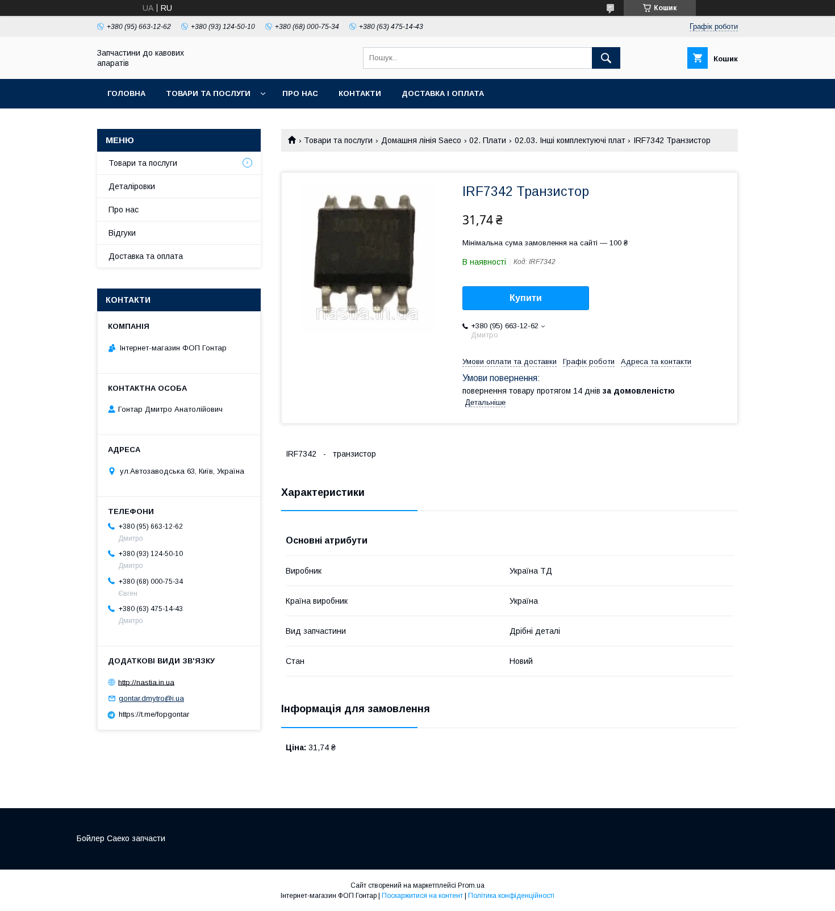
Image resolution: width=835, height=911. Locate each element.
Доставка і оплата (443, 93)
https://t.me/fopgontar (154, 714)
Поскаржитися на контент (422, 896)
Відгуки (122, 232)
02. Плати (487, 140)
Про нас (300, 93)
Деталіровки (131, 186)
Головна (126, 93)
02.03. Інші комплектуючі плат (570, 140)
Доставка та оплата (145, 256)
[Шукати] (606, 58)
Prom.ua (471, 885)
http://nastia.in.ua (146, 682)
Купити (526, 298)
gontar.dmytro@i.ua (151, 698)
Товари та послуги (208, 93)
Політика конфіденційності (511, 896)
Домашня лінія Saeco (421, 140)
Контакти (360, 93)
